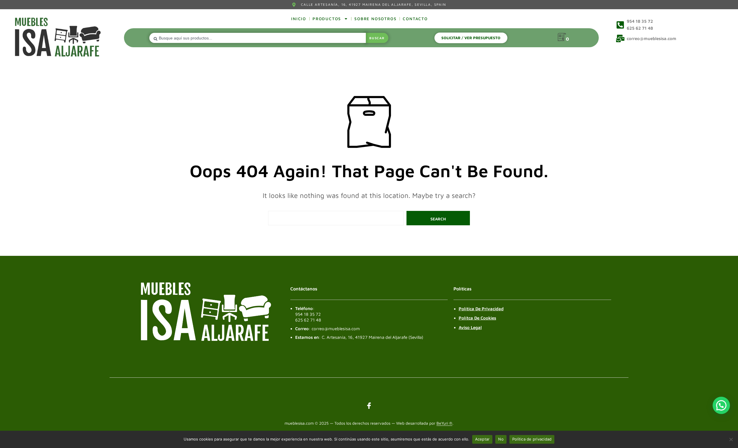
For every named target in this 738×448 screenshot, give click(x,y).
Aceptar (482, 439)
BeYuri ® (444, 423)
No (501, 439)
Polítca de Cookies (477, 317)
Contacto (415, 18)
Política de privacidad (532, 439)
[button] (721, 405)
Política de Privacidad (481, 308)
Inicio (298, 18)
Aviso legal (470, 327)
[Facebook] (369, 405)
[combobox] (257, 38)
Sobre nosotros (375, 18)
